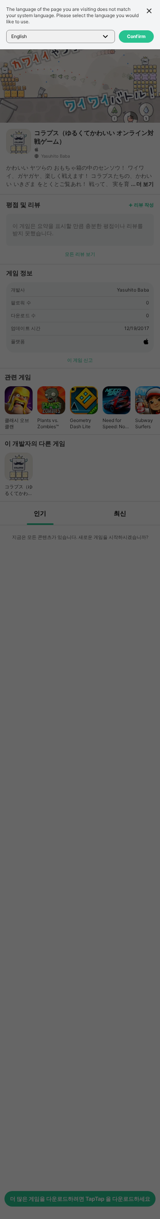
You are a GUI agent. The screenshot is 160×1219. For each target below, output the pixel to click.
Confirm (136, 36)
